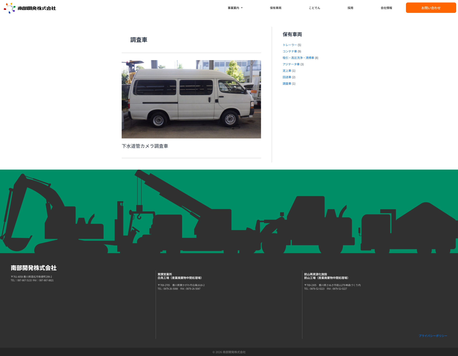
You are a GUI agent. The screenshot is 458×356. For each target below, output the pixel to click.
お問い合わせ (431, 7)
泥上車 (287, 70)
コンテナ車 (290, 51)
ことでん (314, 8)
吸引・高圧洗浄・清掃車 (298, 57)
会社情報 (386, 8)
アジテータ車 (291, 64)
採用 (350, 8)
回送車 (287, 77)
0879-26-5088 (171, 288)
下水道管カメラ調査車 (145, 145)
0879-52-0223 (317, 288)
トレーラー (290, 45)
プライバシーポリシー (433, 335)
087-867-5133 (24, 280)
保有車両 (275, 8)
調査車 (287, 83)
